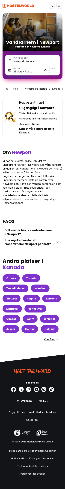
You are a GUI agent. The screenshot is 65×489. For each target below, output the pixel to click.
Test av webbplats (27, 466)
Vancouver (35, 308)
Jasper (10, 329)
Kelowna (51, 298)
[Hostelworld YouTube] (36, 389)
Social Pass (32, 419)
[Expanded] (7, 89)
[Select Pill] (52, 6)
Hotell (31, 412)
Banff (30, 318)
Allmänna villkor (18, 458)
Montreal (12, 308)
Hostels (21, 412)
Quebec (11, 318)
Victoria (11, 298)
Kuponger (34, 458)
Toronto (31, 278)
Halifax (29, 329)
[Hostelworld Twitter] (21, 389)
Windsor (40, 288)
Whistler (49, 318)
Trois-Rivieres (15, 288)
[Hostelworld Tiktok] (51, 389)
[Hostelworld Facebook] (13, 389)
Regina (31, 298)
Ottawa (11, 278)
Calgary (49, 329)
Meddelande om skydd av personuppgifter (32, 450)
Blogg (12, 412)
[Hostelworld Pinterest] (43, 389)
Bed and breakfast (46, 412)
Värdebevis (48, 458)
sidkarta (43, 466)
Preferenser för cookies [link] (32, 473)
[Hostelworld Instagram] (28, 389)
